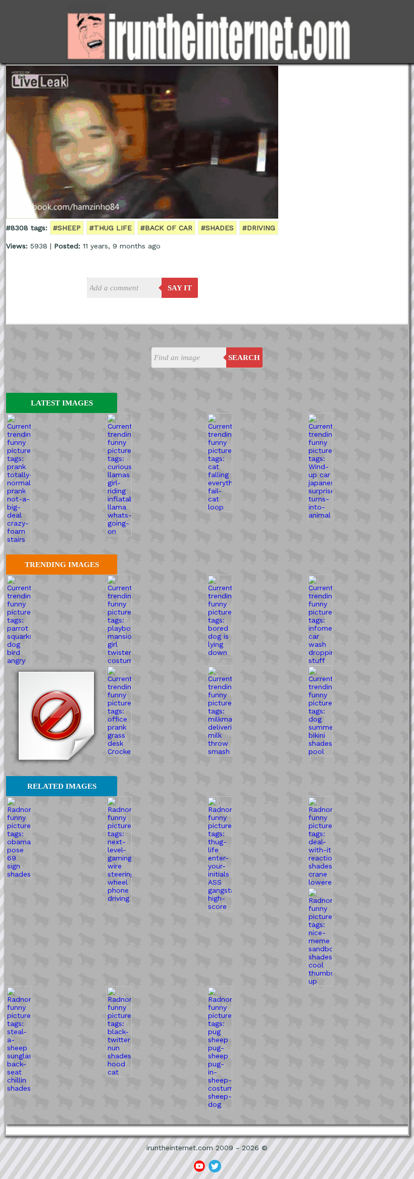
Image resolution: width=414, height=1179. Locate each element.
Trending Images (62, 564)
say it (180, 288)
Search (244, 357)
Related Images (61, 786)
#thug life (110, 228)
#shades (217, 228)
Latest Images (62, 403)
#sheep (67, 228)
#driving (258, 228)
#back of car (166, 228)
